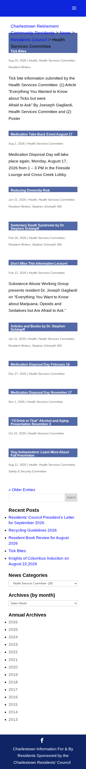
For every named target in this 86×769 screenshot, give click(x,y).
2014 (13, 712)
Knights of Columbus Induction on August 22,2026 (39, 561)
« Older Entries (22, 490)
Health (33, 60)
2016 (13, 697)
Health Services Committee (57, 60)
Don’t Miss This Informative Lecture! (39, 263)
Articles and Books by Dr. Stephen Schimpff (38, 327)
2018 (13, 682)
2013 (13, 719)
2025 (13, 629)
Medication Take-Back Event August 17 (41, 134)
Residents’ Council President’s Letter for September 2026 (41, 520)
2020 (13, 667)
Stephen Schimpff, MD (47, 206)
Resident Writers (19, 67)
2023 (13, 644)
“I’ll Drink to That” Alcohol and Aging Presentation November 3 (40, 422)
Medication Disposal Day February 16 (40, 364)
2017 (13, 689)
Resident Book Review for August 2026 (39, 540)
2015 (13, 704)
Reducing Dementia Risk (30, 190)
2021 (13, 659)
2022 (13, 652)
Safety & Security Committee (27, 471)
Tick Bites (18, 51)
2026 (13, 622)
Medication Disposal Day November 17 (41, 392)
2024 (13, 637)
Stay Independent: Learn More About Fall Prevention (40, 453)
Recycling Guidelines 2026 (33, 530)
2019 (13, 674)
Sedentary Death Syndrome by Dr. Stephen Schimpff (37, 227)
